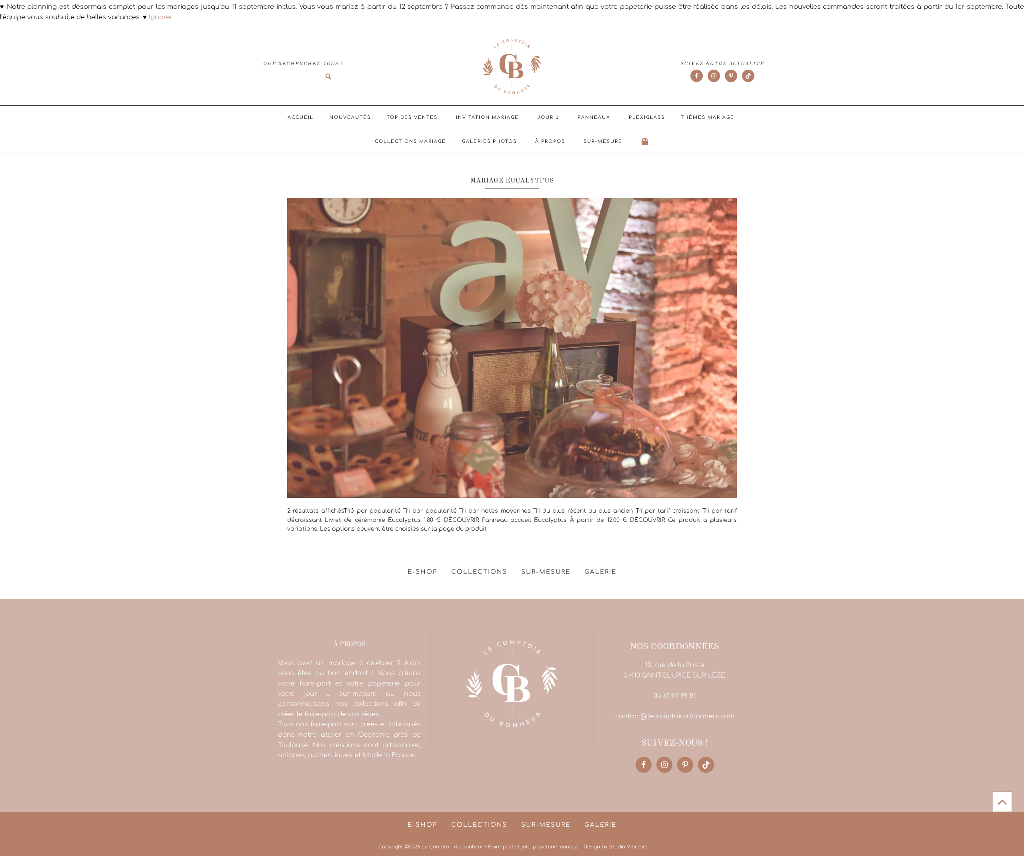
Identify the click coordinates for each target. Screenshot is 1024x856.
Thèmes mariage (707, 117)
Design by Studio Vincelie (615, 847)
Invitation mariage (487, 117)
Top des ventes (412, 117)
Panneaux (594, 117)
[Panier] (645, 142)
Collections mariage (410, 141)
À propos (550, 141)
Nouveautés (350, 117)
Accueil (301, 117)
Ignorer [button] (161, 17)
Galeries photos (489, 141)
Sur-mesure (603, 141)
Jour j (548, 117)
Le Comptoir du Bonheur (512, 67)
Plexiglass (647, 117)
